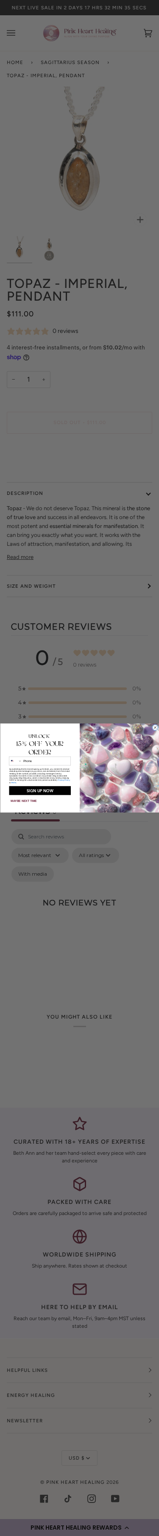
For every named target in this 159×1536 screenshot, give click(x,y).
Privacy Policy (64, 780)
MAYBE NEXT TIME (24, 801)
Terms (13, 783)
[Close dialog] (155, 727)
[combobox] (15, 761)
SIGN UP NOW (39, 790)
